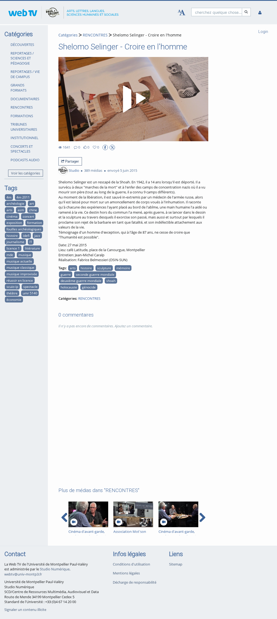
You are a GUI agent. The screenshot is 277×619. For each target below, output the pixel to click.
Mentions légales (126, 573)
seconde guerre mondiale (95, 274)
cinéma (12, 216)
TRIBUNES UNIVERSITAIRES (24, 127)
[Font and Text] (181, 12)
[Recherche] (246, 12)
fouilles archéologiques (23, 229)
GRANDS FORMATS (19, 88)
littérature (32, 248)
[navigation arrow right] (202, 517)
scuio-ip (12, 286)
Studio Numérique (55, 569)
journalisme (15, 242)
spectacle (30, 286)
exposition (14, 222)
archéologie (15, 203)
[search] (216, 12)
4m (8, 197)
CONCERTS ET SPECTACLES (22, 149)
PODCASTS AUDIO (25, 159)
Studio (74, 170)
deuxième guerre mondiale (81, 280)
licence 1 (13, 248)
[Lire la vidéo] (133, 99)
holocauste (69, 287)
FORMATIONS (22, 115)
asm (21, 210)
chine (33, 210)
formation (34, 222)
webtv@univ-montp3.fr (23, 574)
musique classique (20, 267)
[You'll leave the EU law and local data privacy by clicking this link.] (105, 147)
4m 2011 (23, 197)
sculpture (104, 268)
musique (24, 255)
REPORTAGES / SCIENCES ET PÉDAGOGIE (22, 58)
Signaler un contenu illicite (25, 609)
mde (9, 255)
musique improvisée (21, 274)
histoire (12, 235)
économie (13, 299)
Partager (71, 161)
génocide (89, 287)
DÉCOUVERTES (22, 44)
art (31, 203)
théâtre (12, 293)
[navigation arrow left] (64, 517)
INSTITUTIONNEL (24, 137)
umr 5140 (30, 293)
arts (9, 210)
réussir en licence (19, 280)
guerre (66, 274)
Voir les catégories (25, 173)
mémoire (123, 268)
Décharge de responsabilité (134, 582)
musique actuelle (19, 261)
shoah (111, 280)
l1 (30, 242)
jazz (37, 235)
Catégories (68, 35)
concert (28, 216)
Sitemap (175, 564)
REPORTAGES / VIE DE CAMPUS (25, 74)
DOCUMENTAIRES (25, 98)
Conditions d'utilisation (131, 564)
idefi (26, 235)
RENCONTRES (22, 107)
